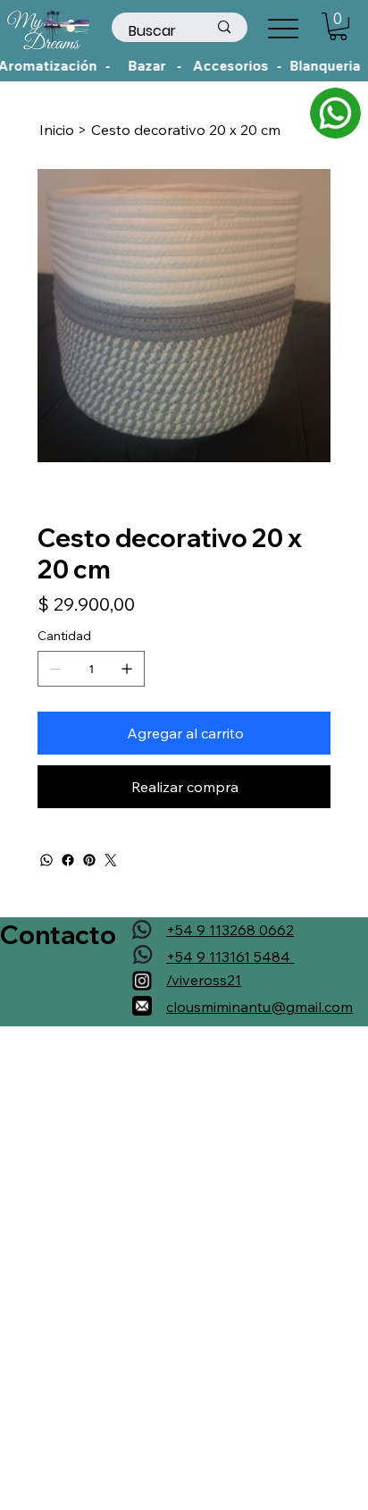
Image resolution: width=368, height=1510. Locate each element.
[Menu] (282, 28)
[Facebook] (68, 860)
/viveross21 (203, 980)
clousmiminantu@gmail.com (259, 1007)
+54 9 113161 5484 (230, 957)
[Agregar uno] (127, 669)
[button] (338, 26)
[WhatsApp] (46, 860)
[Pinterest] (89, 860)
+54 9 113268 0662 (230, 930)
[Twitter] (111, 860)
